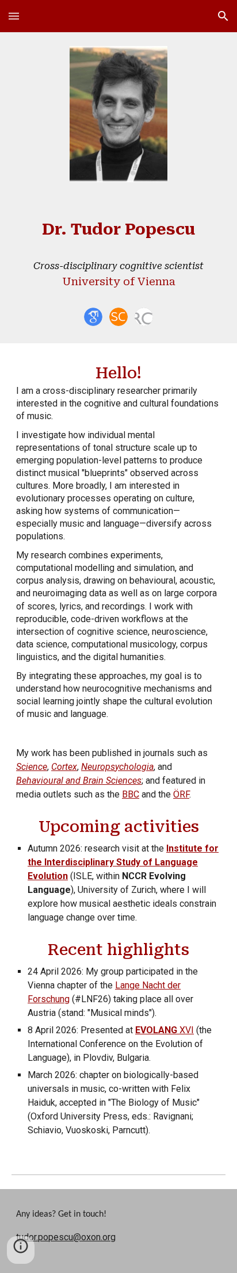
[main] (118, 257)
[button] (14, 16)
